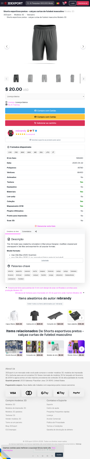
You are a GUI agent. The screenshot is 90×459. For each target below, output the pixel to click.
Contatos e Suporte (57, 400)
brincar (19, 275)
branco (10, 275)
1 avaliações (30, 134)
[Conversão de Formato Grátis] (53, 152)
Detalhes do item (13, 231)
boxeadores (69, 275)
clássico (59, 275)
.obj (41, 152)
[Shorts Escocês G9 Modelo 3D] (14, 346)
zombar (27, 275)
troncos (50, 271)
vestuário (11, 279)
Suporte (50, 404)
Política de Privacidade (56, 422)
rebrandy (20, 130)
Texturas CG (10, 415)
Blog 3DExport (11, 426)
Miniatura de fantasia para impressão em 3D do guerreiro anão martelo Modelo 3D (48, 293)
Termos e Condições (55, 426)
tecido (43, 275)
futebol (20, 279)
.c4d (10, 152)
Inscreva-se (82, 3)
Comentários (26, 231)
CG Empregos (10, 430)
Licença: (11, 102)
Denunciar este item (46, 226)
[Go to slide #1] (16, 79)
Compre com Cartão (46, 110)
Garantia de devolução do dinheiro (60, 430)
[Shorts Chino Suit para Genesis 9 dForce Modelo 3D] (76, 346)
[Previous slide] (7, 46)
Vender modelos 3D (13, 419)
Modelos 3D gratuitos (13, 412)
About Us (10, 368)
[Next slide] (83, 46)
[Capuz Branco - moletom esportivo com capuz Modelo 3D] (14, 315)
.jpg (47, 152)
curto (35, 271)
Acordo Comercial (54, 419)
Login (73, 3)
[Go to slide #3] (44, 79)
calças (35, 275)
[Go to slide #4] (58, 79)
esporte (19, 271)
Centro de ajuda (53, 408)
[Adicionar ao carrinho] (15, 319)
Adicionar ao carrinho (46, 123)
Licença (50, 415)
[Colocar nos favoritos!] (20, 319)
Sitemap (78, 444)
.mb (35, 152)
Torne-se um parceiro (13, 422)
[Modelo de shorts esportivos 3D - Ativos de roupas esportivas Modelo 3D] (55, 346)
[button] (82, 318)
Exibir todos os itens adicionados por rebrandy (45, 304)
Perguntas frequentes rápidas (58, 412)
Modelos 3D (10, 404)
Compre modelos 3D (16, 400)
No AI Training (14, 105)
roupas (42, 271)
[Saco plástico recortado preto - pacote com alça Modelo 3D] (76, 315)
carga (51, 275)
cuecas (27, 271)
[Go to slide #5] (72, 79)
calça (58, 271)
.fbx (16, 152)
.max (22, 152)
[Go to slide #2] (30, 79)
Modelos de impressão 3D (15, 408)
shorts (10, 271)
